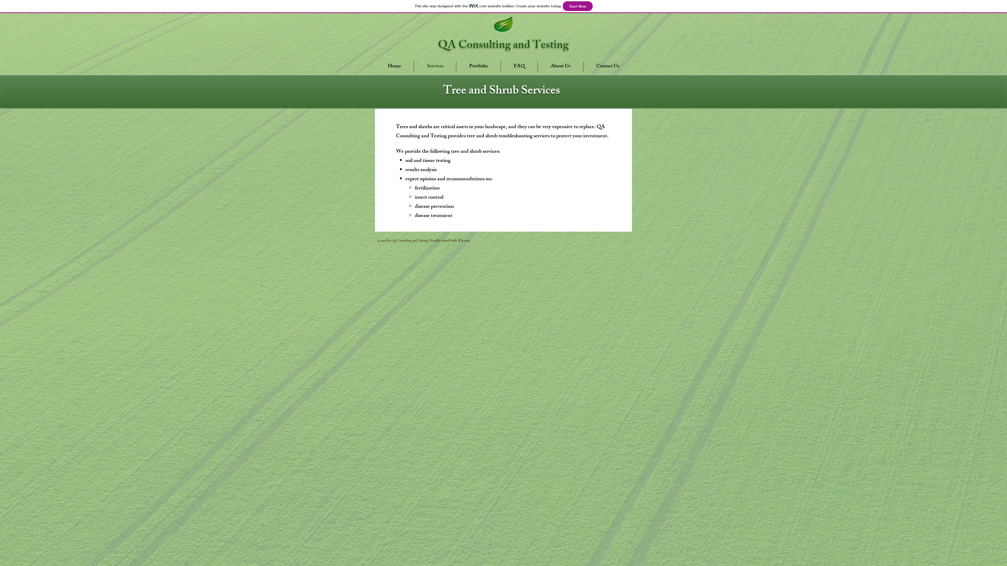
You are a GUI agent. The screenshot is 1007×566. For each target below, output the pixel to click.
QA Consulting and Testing (503, 46)
